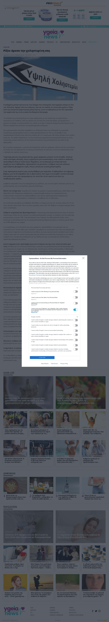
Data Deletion (45, 363)
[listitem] (54, 288)
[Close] (84, 258)
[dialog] (54, 311)
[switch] (75, 291)
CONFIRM (42, 357)
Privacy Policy (64, 363)
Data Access (54, 363)
